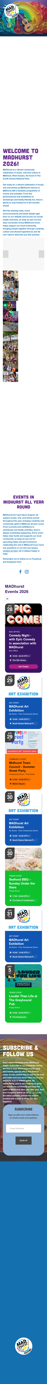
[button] (5, 254)
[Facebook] (20, 572)
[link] (23, 666)
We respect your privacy (23, 1151)
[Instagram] (27, 572)
